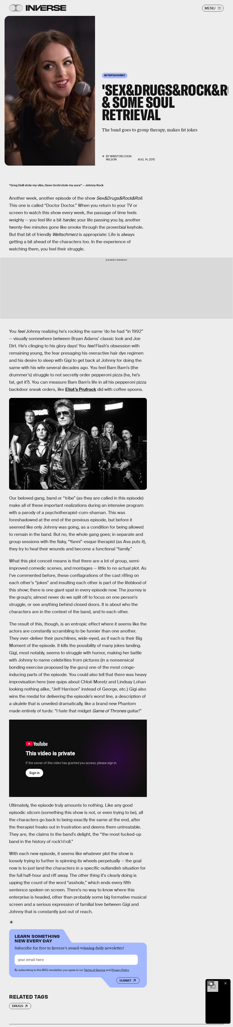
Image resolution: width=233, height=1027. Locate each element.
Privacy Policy (120, 970)
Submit (125, 980)
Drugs (17, 1006)
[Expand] (210, 983)
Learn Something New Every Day (37, 938)
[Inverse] (46, 8)
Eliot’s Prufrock (80, 389)
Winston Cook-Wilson (119, 157)
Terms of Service (94, 970)
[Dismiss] (225, 983)
